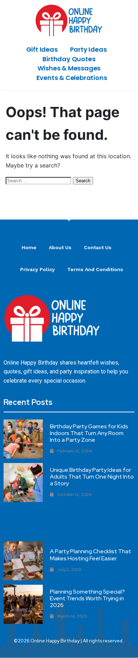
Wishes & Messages (69, 68)
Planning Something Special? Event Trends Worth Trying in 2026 (87, 598)
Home (29, 247)
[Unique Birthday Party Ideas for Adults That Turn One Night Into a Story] (23, 482)
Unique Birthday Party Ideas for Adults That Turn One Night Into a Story (92, 476)
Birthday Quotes (68, 59)
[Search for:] (39, 180)
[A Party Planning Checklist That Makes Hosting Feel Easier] (23, 560)
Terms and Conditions (95, 269)
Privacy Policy (37, 269)
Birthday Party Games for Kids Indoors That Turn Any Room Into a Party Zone (89, 433)
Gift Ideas (42, 49)
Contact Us (97, 247)
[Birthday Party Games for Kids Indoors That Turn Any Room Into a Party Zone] (23, 439)
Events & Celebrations (71, 77)
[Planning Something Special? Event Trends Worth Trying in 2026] (23, 604)
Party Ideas (88, 49)
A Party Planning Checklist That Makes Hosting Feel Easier (90, 555)
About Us (60, 247)
